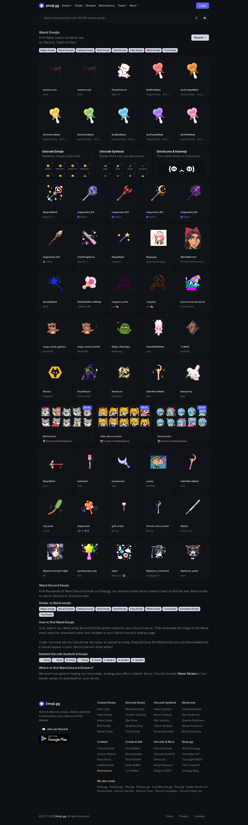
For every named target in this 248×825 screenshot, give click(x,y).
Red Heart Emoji (135, 709)
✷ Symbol (123, 660)
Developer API (191, 753)
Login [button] (202, 5)
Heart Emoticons (192, 709)
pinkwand (82, 481)
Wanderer (117, 391)
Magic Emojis (47, 50)
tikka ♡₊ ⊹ (48, 217)
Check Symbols (163, 725)
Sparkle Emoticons (193, 720)
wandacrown (50, 89)
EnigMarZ (48, 396)
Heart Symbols (162, 709)
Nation (83, 217)
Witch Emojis (153, 50)
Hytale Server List (196, 786)
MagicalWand (50, 212)
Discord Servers (124, 791)
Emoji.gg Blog (190, 770)
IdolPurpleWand (154, 134)
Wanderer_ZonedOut (157, 571)
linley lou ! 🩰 (118, 575)
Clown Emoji (132, 731)
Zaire (45, 94)
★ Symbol (137, 660)
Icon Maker (132, 770)
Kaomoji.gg (116, 786)
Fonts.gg (102, 786)
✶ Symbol (109, 660)
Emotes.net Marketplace (58, 441)
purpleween (118, 481)
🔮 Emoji (95, 660)
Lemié (46, 530)
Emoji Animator (134, 753)
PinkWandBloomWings (89, 301)
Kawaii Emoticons (192, 725)
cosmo (150, 481)
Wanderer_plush (189, 571)
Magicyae (151, 257)
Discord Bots (104, 791)
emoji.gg (52, 5)
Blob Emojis (104, 725)
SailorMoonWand (155, 391)
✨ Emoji (57, 660)
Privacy (183, 816)
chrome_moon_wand (157, 526)
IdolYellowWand (51, 134)
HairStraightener (86, 257)
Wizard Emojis (66, 50)
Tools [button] (121, 5)
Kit (44, 575)
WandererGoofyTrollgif (55, 571)
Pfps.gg (129, 786)
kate (148, 351)
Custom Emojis (105, 748)
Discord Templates (166, 791)
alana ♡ (116, 94)
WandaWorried (188, 257)
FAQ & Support (191, 765)
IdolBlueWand (119, 134)
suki (79, 575)
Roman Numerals (164, 731)
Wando (184, 526)
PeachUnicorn (119, 89)
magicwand (83, 526)
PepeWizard (84, 391)
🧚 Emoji (83, 660)
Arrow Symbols (163, 714)
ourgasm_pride (120, 301)
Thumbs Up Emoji (135, 714)
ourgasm (151, 301)
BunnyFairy (186, 391)
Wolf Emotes (49, 436)
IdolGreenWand (85, 134)
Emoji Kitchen (133, 759)
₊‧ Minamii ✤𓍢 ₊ (84, 306)
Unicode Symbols (164, 753)
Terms (169, 816)
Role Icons (103, 709)
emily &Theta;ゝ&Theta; (158, 94)
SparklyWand (50, 301)
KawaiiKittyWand (155, 346)
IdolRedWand (153, 89)
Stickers (91, 5)
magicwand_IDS (85, 212)
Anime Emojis (105, 720)
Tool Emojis (170, 50)
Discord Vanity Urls (191, 791)
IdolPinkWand (187, 134)
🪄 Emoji (45, 660)
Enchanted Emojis (189, 608)
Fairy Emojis (136, 50)
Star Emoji (131, 720)
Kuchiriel (185, 351)
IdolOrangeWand (189, 89)
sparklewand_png (87, 571)
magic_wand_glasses (54, 346)
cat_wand (48, 526)
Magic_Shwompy (121, 346)
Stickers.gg (143, 786)
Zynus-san (186, 530)
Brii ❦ (45, 306)
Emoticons (160, 759)
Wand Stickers (188, 673)
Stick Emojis (103, 50)
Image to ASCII (162, 770)
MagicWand (118, 257)
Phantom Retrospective (193, 261)
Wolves (47, 391)
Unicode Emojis (163, 748)
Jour (114, 486)
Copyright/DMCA (192, 759)
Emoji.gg (52, 704)
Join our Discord (57, 729)
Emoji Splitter (133, 765)
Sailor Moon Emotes (111, 436)
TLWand (184, 346)
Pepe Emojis (104, 714)
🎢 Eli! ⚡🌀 (83, 530)
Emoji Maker (132, 748)
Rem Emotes (164, 436)
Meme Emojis (105, 731)
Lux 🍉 (115, 306)
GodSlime (117, 396)
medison (116, 261)
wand (114, 571)
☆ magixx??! (153, 575)
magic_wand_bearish (88, 346)
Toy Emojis (46, 614)
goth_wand (117, 526)
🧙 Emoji (70, 660)
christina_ (151, 486)
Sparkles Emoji (134, 725)
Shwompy (117, 351)
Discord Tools (144, 791)
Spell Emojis (119, 50)
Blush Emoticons (191, 731)
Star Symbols (161, 720)
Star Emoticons (191, 714)
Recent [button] (199, 37)
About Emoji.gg (191, 748)
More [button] (133, 5)
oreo (183, 575)
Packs (79, 5)
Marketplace (107, 5)
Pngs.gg (179, 786)
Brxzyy (115, 530)
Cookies (199, 816)
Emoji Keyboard (163, 765)
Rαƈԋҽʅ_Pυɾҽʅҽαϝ (155, 261)
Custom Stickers (106, 753)
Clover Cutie (187, 306)
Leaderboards (105, 765)
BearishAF (48, 351)
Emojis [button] (66, 5)
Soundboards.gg (162, 786)
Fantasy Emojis (85, 50)
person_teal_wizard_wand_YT (196, 301)
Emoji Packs (104, 759)
